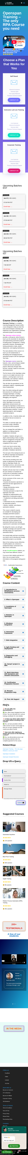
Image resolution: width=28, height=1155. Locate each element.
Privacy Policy (6, 1113)
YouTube (7, 1083)
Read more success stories (14, 1015)
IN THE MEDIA (14, 1028)
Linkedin (7, 1080)
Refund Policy (6, 1116)
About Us (5, 1125)
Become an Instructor (8, 1090)
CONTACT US (14, 100)
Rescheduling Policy (7, 1119)
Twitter (6, 1076)
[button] (25, 1127)
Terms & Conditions (7, 1107)
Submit (19, 802)
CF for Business (6, 1092)
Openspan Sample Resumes (11, 757)
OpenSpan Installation (9, 754)
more (18, 985)
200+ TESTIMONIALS (14, 926)
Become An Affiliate (7, 1095)
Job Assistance (6, 1101)
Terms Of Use (6, 1110)
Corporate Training (7, 1098)
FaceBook (7, 1073)
